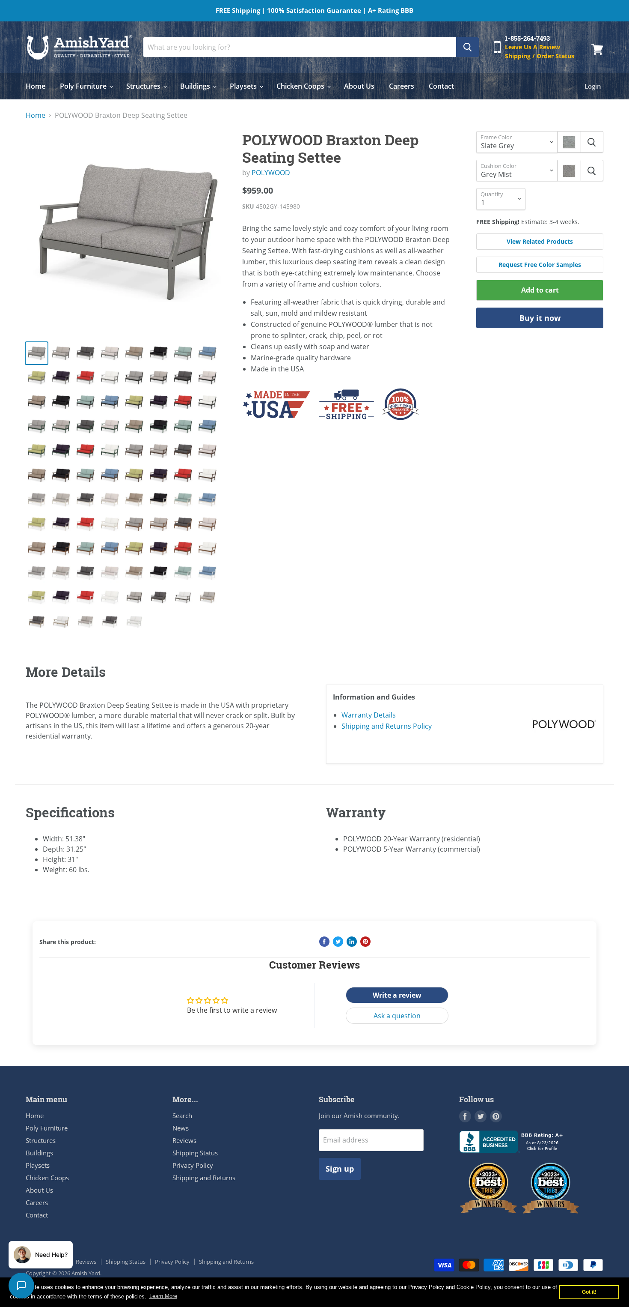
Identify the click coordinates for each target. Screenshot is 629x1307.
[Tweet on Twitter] (338, 941)
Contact (441, 86)
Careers (401, 86)
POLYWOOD (271, 172)
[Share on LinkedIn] (352, 941)
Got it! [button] (589, 1292)
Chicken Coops (301, 86)
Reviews (184, 1140)
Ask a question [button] (397, 1015)
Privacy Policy (192, 1165)
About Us (359, 86)
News (180, 1128)
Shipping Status (195, 1152)
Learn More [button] (163, 1296)
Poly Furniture (84, 86)
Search (182, 1115)
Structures (144, 86)
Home (35, 86)
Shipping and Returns (203, 1177)
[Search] (467, 47)
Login (592, 86)
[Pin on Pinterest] (365, 941)
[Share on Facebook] (324, 941)
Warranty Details (368, 715)
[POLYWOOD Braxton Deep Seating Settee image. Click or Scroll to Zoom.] (127, 232)
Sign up (340, 1168)
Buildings (196, 86)
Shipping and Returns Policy (386, 726)
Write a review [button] (397, 995)
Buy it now (540, 318)
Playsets (244, 86)
